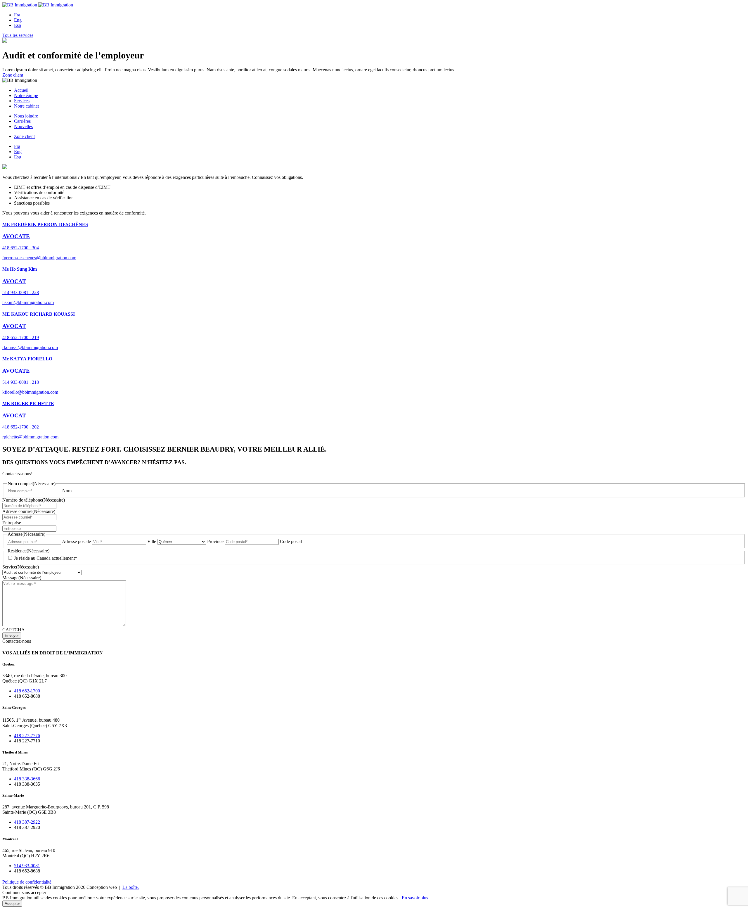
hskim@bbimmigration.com (28, 302)
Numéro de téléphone (33, 499)
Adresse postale (76, 541)
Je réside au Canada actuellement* (45, 558)
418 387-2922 (27, 822)
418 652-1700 (27, 690)
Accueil (21, 90)
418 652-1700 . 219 (20, 337)
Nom (67, 490)
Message (21, 577)
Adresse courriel (28, 511)
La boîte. (130, 887)
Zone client (12, 74)
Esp (17, 25)
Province (215, 541)
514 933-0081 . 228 (20, 292)
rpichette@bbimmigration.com (30, 436)
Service (20, 566)
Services (22, 100)
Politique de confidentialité (26, 881)
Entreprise (11, 522)
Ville (151, 541)
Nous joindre (26, 115)
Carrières (22, 121)
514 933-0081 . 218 (20, 382)
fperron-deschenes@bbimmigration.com (39, 257)
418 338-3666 (27, 778)
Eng (18, 20)
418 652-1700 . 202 (20, 426)
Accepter (12, 903)
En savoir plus (415, 897)
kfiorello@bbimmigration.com (30, 392)
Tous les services (17, 35)
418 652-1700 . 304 (20, 247)
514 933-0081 (27, 865)
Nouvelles (23, 126)
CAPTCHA (13, 629)
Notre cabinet (26, 105)
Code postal (291, 541)
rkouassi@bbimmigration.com (30, 347)
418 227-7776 (27, 735)
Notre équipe (26, 95)
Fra (17, 14)
